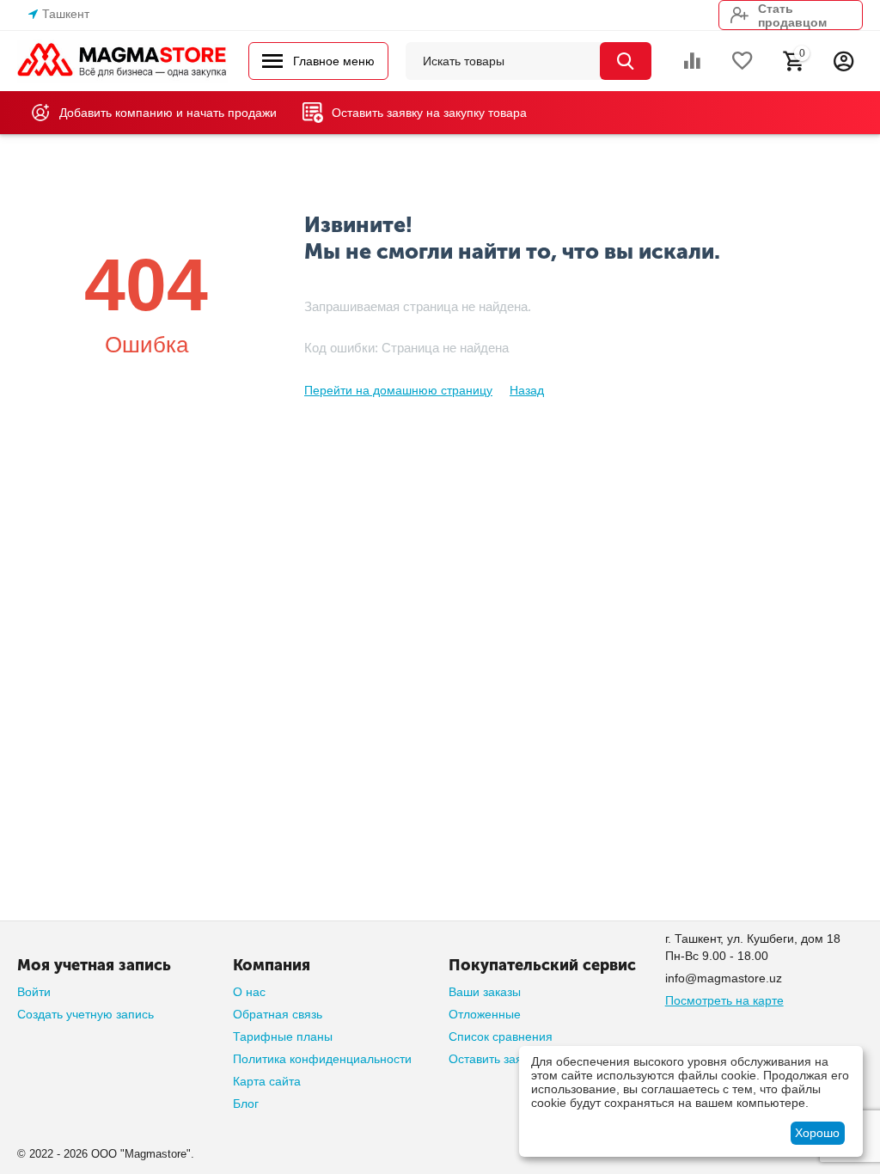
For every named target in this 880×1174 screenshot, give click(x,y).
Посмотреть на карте (724, 1000)
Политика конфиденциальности (322, 1059)
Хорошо (817, 1133)
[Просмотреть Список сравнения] (692, 61)
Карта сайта (267, 1081)
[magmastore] (122, 60)
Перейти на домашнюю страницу (398, 390)
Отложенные (485, 1014)
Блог (246, 1103)
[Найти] (625, 61)
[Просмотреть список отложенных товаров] (742, 61)
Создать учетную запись (85, 1014)
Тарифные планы (283, 1036)
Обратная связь (277, 1014)
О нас (249, 992)
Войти (34, 992)
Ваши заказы (485, 992)
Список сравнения (501, 1036)
